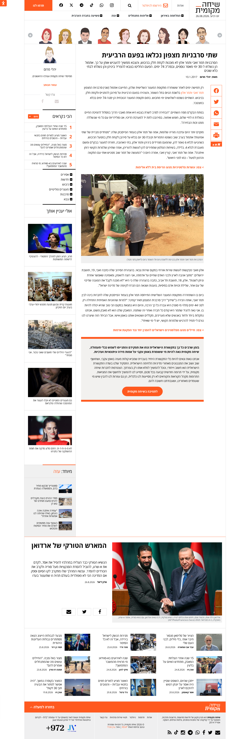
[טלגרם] (81, 5)
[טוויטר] (71, 5)
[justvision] (72, 728)
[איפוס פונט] (216, 145)
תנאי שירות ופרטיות (118, 717)
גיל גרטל (123, 692)
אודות (180, 5)
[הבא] (30, 35)
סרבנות (64, 194)
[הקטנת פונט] (213, 145)
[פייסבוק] (61, 5)
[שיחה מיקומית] (212, 707)
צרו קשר (103, 717)
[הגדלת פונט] (219, 144)
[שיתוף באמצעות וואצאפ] (216, 113)
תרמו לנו (38, 5)
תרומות (141, 717)
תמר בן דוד (56, 647)
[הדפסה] (216, 135)
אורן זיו (190, 669)
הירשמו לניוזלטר (151, 5)
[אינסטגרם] (112, 5)
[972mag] (55, 728)
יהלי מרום (205, 77)
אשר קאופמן (187, 692)
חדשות (65, 179)
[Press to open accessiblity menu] (3, 3)
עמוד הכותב (50, 85)
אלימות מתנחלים (138, 15)
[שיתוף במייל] (69, 611)
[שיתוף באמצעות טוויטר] (216, 101)
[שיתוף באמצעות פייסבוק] (216, 90)
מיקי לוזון (123, 669)
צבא (66, 199)
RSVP (124, 727)
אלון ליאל (102, 582)
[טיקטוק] (91, 5)
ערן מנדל (111, 727)
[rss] (169, 732)
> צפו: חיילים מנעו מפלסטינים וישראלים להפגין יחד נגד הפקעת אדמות (158, 330)
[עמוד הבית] (207, 8)
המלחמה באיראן (171, 15)
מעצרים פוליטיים (59, 189)
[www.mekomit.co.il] (65, 488)
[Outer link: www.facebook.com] (42, 101)
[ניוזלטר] (217, 732)
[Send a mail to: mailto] (57, 101)
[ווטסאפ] (101, 5)
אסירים (65, 174)
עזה (114, 15)
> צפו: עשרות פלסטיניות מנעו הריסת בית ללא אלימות (170, 167)
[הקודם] (219, 35)
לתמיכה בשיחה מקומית (142, 391)
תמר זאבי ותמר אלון (192, 93)
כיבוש (65, 184)
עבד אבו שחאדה (186, 647)
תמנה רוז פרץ (55, 669)
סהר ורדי (124, 647)
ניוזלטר (133, 717)
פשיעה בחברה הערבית (86, 15)
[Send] (130, 5)
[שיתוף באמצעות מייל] (216, 124)
